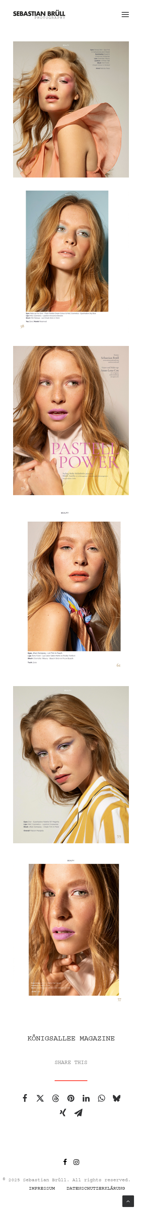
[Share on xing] (63, 1112)
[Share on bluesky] (116, 1098)
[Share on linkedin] (86, 1098)
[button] (125, 14)
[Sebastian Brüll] (39, 14)
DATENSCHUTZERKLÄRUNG (96, 1188)
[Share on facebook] (24, 1098)
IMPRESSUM (42, 1188)
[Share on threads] (55, 1098)
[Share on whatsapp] (101, 1098)
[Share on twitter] (40, 1098)
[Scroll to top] (128, 1201)
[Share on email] (78, 1112)
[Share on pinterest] (70, 1098)
